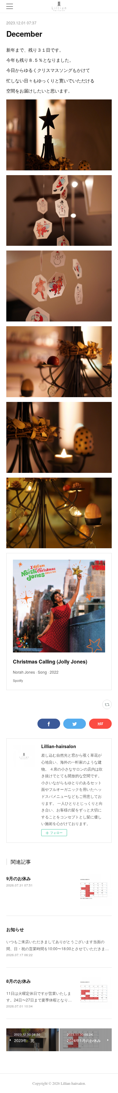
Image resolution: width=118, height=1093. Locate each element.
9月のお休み (18, 878)
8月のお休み (18, 981)
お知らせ (15, 929)
